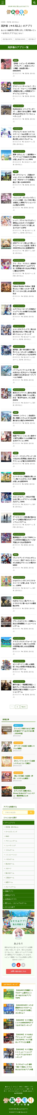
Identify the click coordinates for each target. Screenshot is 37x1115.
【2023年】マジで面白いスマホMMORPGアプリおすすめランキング (24, 1022)
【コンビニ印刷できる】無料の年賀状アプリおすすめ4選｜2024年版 (24, 730)
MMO (7, 836)
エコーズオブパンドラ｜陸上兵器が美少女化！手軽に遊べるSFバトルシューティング (24, 331)
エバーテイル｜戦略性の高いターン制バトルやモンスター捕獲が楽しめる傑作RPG (24, 478)
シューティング (11, 845)
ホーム (8, 1087)
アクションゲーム (11, 841)
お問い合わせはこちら (18, 971)
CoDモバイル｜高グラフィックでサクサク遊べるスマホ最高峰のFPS (24, 603)
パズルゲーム (10, 859)
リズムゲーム (10, 850)
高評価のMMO (20, 39)
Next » (23, 707)
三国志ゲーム (10, 877)
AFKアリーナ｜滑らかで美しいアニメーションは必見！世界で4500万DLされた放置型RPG (24, 245)
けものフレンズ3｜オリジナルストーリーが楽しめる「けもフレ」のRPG (24, 582)
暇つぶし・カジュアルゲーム (16, 903)
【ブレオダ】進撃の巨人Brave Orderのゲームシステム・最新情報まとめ (24, 793)
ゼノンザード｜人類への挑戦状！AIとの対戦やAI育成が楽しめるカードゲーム (24, 666)
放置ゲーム (28, 250)
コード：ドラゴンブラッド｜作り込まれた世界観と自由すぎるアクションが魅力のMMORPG (24, 458)
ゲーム (15, 1087)
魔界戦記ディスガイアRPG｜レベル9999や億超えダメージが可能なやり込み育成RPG (24, 539)
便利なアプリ (10, 895)
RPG (20, 1087)
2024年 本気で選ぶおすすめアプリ (18, 1109)
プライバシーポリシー (14, 1091)
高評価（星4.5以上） (26, 233)
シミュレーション (11, 854)
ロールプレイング (11, 831)
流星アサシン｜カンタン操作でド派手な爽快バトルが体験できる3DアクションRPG (24, 438)
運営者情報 (19, 1093)
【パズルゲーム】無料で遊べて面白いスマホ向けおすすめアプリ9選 (24, 1066)
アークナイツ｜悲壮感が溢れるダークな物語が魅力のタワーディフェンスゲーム (24, 519)
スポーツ (8, 868)
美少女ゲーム (29, 141)
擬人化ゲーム (29, 230)
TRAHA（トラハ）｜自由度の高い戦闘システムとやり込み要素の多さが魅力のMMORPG (24, 417)
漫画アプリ (9, 891)
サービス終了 (10, 907)
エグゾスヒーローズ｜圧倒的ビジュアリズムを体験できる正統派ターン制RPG (24, 311)
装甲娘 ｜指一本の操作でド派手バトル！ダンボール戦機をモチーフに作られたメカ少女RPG (24, 352)
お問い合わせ (28, 1091)
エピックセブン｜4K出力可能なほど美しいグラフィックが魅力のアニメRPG (24, 499)
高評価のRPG (7, 39)
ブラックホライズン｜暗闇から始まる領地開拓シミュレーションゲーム (24, 623)
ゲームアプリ (10, 823)
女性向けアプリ (11, 899)
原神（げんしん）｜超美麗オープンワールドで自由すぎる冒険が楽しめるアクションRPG (24, 156)
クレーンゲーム (11, 887)
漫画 (28, 1089)
